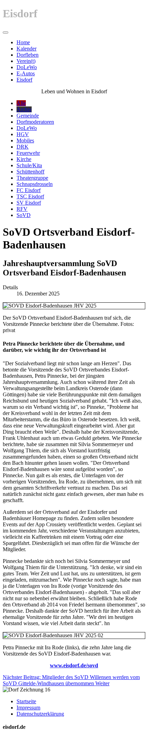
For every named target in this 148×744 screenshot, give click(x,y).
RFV (22, 209)
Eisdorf (24, 80)
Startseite (26, 701)
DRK (23, 147)
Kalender (26, 48)
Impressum (28, 707)
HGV (23, 134)
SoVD (24, 215)
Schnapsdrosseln (35, 184)
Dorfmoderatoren (35, 122)
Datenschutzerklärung (40, 714)
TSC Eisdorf (30, 196)
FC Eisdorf (29, 190)
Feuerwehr (28, 153)
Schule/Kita (29, 165)
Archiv (24, 109)
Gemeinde (28, 116)
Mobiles (25, 140)
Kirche (24, 159)
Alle (21, 103)
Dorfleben (28, 55)
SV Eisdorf (29, 203)
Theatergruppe (32, 178)
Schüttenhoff (30, 172)
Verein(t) (26, 61)
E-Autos (26, 73)
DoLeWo (27, 67)
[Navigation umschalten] (5, 32)
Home (23, 42)
